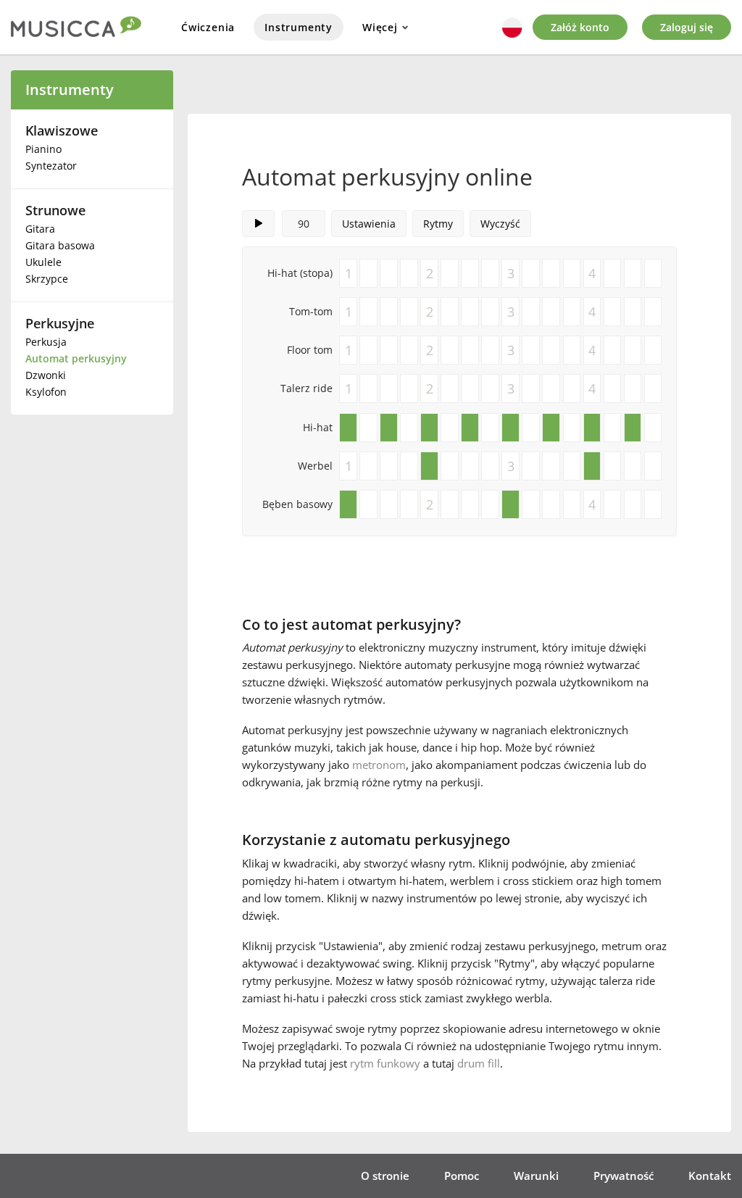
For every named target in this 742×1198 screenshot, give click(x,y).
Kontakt (709, 1175)
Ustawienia (369, 223)
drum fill (478, 1063)
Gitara (40, 229)
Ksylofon (46, 392)
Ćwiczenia (208, 27)
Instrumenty (298, 27)
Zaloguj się (686, 27)
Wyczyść (500, 223)
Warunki (536, 1175)
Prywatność (623, 1175)
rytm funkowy (385, 1063)
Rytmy (438, 223)
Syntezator (51, 165)
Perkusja (46, 342)
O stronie (385, 1175)
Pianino (43, 149)
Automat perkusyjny (76, 358)
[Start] (258, 223)
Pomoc (461, 1175)
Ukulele (43, 262)
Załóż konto (580, 27)
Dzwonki (45, 375)
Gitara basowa (60, 245)
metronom (379, 764)
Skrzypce (46, 279)
